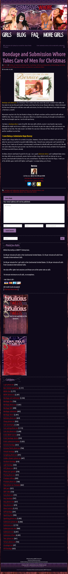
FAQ (34, 35)
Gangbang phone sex (10, 455)
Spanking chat (8, 515)
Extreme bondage (9, 445)
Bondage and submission (15, 65)
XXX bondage (7, 548)
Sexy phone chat (8, 502)
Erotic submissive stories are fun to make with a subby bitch (51, 45)
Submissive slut (8, 532)
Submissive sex (31, 67)
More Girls (53, 35)
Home (25, 566)
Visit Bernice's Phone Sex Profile (34, 178)
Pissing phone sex (9, 475)
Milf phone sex (8, 468)
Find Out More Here (11, 289)
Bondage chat (7, 401)
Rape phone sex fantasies (11, 485)
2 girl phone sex (8, 385)
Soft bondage (7, 512)
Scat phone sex (8, 495)
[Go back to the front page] (34, 17)
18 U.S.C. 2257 (29, 566)
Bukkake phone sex (9, 418)
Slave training (8, 508)
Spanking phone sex (10, 518)
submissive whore (31, 192)
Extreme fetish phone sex (11, 448)
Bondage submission (37, 65)
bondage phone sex (25, 190)
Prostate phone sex (9, 482)
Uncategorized (8, 545)
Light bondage (8, 465)
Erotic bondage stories (10, 438)
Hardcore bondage (9, 461)
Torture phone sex (9, 542)
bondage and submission (12, 190)
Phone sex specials (9, 471)
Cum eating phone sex (10, 428)
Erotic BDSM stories (9, 435)
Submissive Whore (39, 67)
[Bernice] (34, 171)
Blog (21, 35)
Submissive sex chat (9, 528)
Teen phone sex (8, 538)
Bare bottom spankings (11, 388)
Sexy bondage (7, 498)
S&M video (6, 492)
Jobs (43, 566)
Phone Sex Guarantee (37, 566)
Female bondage (8, 451)
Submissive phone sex (21, 67)
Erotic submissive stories (11, 441)
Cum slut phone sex (9, 431)
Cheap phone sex (9, 421)
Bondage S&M (7, 408)
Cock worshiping (55, 65)
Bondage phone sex (26, 65)
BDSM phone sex (8, 395)
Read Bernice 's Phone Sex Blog (34, 181)
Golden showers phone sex (12, 458)
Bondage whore (46, 65)
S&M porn (6, 488)
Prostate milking (12, 67)
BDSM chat (7, 391)
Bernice (5, 65)
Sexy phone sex (8, 505)
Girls (6, 35)
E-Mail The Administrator (21, 569)
